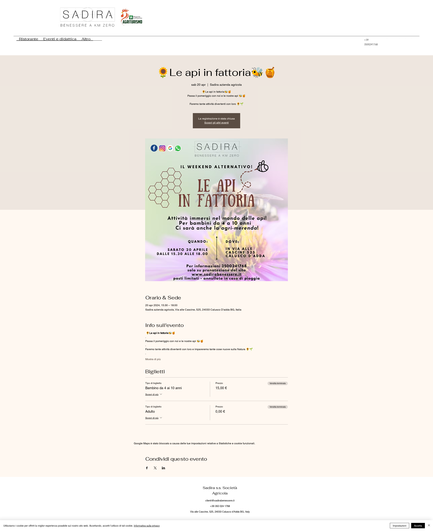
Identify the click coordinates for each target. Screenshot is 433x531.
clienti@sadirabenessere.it (219, 500)
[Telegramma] (394, 40)
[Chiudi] (429, 525)
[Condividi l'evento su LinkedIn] (163, 468)
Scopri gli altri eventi (216, 122)
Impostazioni (399, 525)
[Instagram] (413, 40)
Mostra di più (153, 359)
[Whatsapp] (400, 40)
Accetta (418, 525)
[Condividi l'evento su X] (155, 468)
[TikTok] (388, 40)
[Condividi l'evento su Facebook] (147, 468)
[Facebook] (407, 40)
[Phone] (359, 40)
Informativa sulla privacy (147, 525)
